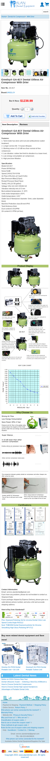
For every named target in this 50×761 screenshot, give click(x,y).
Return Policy (20, 707)
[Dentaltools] (24, 748)
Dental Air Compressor (16, 17)
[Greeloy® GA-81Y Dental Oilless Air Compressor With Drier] (25, 44)
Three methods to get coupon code (14, 725)
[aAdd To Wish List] (37, 116)
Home (4, 17)
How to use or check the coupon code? (15, 723)
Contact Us (22, 730)
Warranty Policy (7, 713)
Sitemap (31, 730)
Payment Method (25, 705)
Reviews (24, 124)
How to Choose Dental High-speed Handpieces (20, 687)
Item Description (10, 124)
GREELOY (11, 93)
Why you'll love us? (8, 718)
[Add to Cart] (14, 116)
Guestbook (12, 730)
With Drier (30, 17)
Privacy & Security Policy (22, 715)
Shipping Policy (40, 705)
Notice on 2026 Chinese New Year (15, 679)
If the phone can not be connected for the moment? (20, 710)
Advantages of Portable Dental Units (15, 689)
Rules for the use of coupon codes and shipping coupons (22, 728)
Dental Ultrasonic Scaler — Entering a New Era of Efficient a (24, 682)
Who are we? (23, 718)
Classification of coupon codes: (13, 720)
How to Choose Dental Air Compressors (17, 684)
